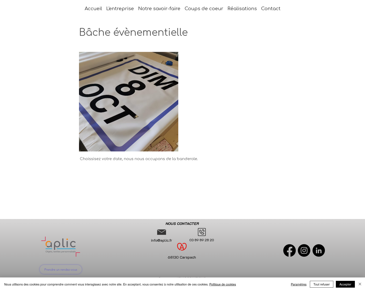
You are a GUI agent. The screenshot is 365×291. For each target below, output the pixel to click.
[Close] (359, 284)
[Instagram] (304, 250)
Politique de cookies (222, 284)
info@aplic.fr (161, 240)
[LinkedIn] (318, 250)
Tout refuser (321, 284)
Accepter (345, 284)
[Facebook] (289, 250)
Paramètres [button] (298, 284)
